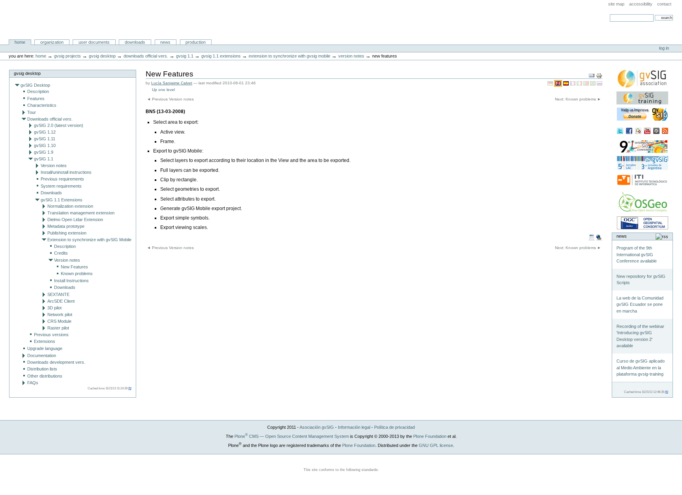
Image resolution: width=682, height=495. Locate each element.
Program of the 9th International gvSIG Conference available (636, 254)
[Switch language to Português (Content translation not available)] (586, 83)
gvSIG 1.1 (184, 56)
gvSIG (25, 20)
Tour (31, 112)
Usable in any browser (407, 479)
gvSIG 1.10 (45, 145)
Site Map (616, 4)
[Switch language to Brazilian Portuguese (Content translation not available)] (593, 83)
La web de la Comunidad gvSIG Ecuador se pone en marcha (639, 304)
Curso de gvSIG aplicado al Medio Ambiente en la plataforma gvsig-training (640, 367)
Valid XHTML (341, 479)
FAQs (32, 382)
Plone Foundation (429, 436)
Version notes (351, 56)
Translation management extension (80, 212)
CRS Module (59, 321)
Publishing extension (66, 233)
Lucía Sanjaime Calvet (171, 83)
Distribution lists (42, 369)
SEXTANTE (58, 294)
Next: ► (578, 99)
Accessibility (640, 4)
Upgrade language (44, 348)
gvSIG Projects (68, 56)
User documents (94, 42)
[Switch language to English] (558, 83)
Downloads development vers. (56, 362)
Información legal (354, 427)
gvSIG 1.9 (43, 152)
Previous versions (51, 334)
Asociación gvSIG (317, 427)
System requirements (61, 186)
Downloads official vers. (146, 56)
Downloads (135, 42)
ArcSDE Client (61, 301)
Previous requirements (62, 179)
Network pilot (59, 314)
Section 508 (275, 479)
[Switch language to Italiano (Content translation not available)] (580, 83)
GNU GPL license (436, 445)
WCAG (308, 479)
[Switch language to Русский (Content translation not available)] (599, 83)
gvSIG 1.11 (44, 138)
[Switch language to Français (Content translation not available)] (573, 83)
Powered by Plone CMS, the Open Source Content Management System (341, 464)
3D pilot (54, 307)
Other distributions (44, 376)
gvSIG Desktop (102, 56)
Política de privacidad (394, 427)
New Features (74, 266)
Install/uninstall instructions (66, 172)
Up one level (163, 89)
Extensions (44, 341)
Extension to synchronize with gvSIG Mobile (289, 56)
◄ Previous (170, 99)
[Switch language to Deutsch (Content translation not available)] (550, 83)
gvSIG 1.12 (45, 132)
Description (38, 91)
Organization (52, 42)
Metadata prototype (65, 226)
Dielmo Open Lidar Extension (75, 219)
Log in (664, 48)
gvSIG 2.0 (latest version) (58, 125)
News (165, 42)
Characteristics (41, 105)
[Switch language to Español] (566, 83)
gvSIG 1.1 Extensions (221, 56)
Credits (61, 253)
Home (20, 42)
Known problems (77, 273)
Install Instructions (71, 280)
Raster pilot (58, 328)
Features (36, 98)
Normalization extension (70, 206)
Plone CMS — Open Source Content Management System (291, 436)
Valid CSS (374, 479)
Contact (664, 4)
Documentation (41, 355)
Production (195, 42)
